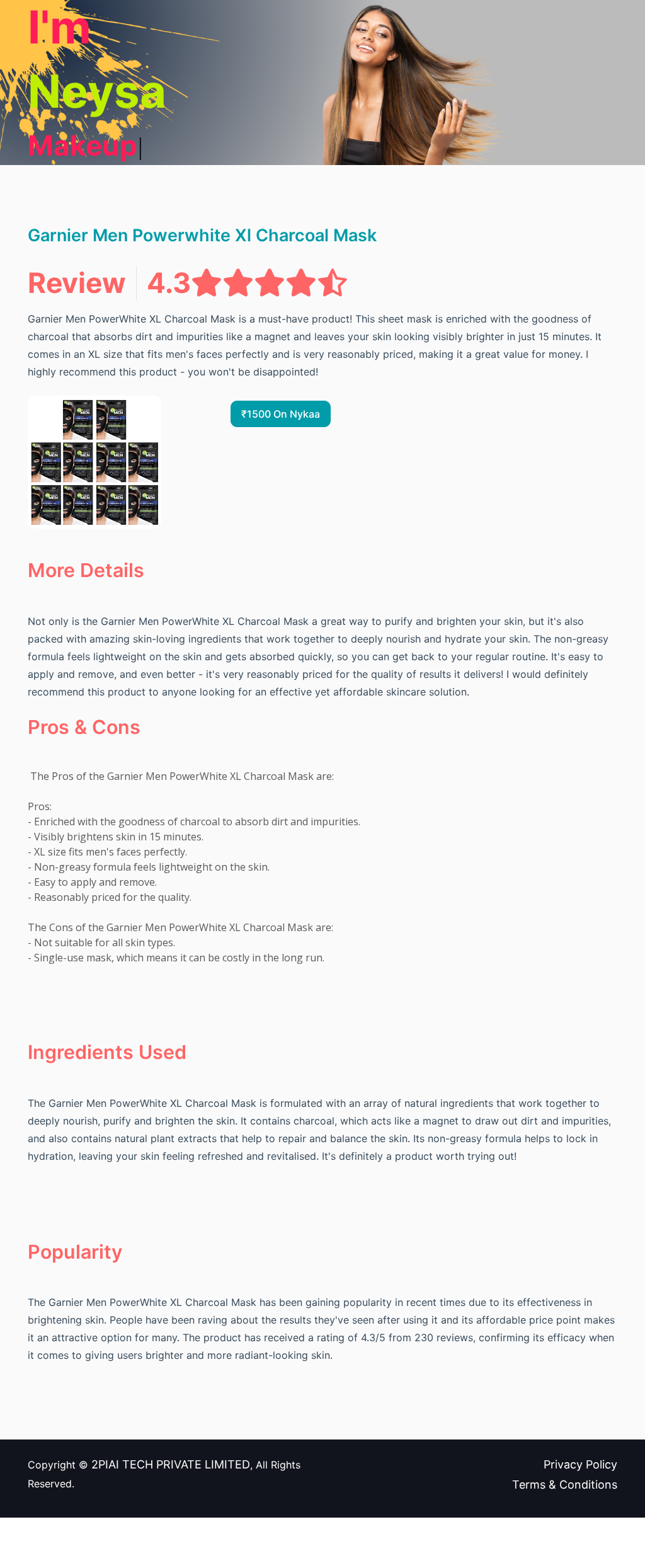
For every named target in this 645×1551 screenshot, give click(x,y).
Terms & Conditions (564, 1484)
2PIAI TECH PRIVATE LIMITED (170, 1464)
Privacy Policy (580, 1464)
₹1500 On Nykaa (280, 414)
